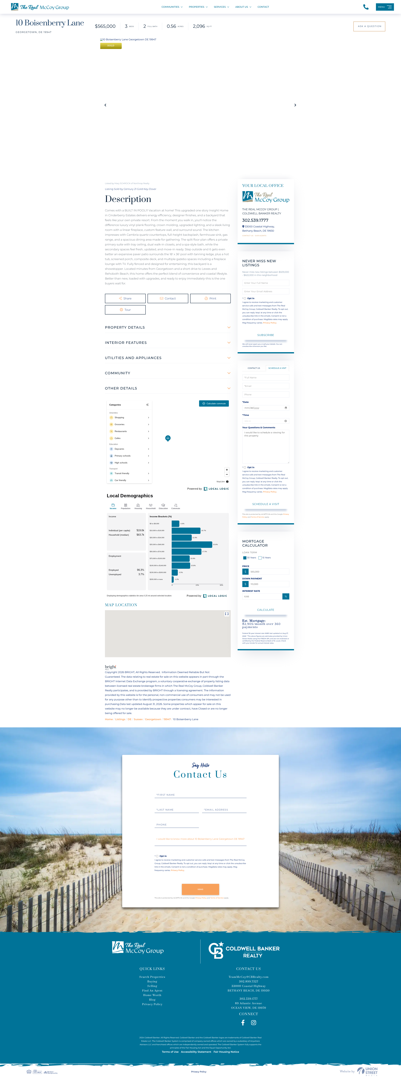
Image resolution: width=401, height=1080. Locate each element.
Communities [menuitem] (170, 6)
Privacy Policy (269, 323)
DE (129, 719)
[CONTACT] (369, 26)
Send (200, 889)
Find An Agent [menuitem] (152, 990)
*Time (245, 415)
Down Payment (252, 578)
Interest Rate (251, 591)
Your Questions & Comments (258, 427)
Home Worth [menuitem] (152, 995)
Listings (120, 719)
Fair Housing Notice (226, 1051)
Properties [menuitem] (196, 6)
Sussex (138, 719)
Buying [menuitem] (152, 981)
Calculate (265, 609)
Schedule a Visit (277, 368)
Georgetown (153, 719)
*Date (245, 402)
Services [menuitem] (220, 6)
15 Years (266, 557)
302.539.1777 (255, 220)
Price (245, 566)
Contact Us (247, 236)
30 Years (251, 557)
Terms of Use (170, 1051)
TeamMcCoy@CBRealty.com (249, 977)
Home (109, 719)
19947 (167, 719)
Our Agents (260, 236)
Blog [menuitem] (152, 1000)
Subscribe (265, 335)
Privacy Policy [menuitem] (152, 1004)
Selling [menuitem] (152, 986)
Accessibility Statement (196, 1051)
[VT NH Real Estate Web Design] (359, 1071)
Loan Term (249, 552)
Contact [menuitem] (263, 6)
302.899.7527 (248, 981)
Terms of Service (257, 517)
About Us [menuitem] (241, 6)
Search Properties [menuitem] (152, 977)
